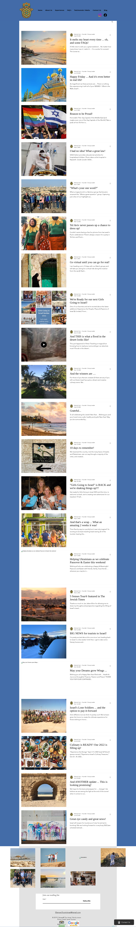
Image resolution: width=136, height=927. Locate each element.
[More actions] (111, 35)
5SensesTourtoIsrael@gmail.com (68, 912)
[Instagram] (100, 15)
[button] (112, 22)
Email (44, 899)
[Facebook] (105, 15)
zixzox (79, 917)
